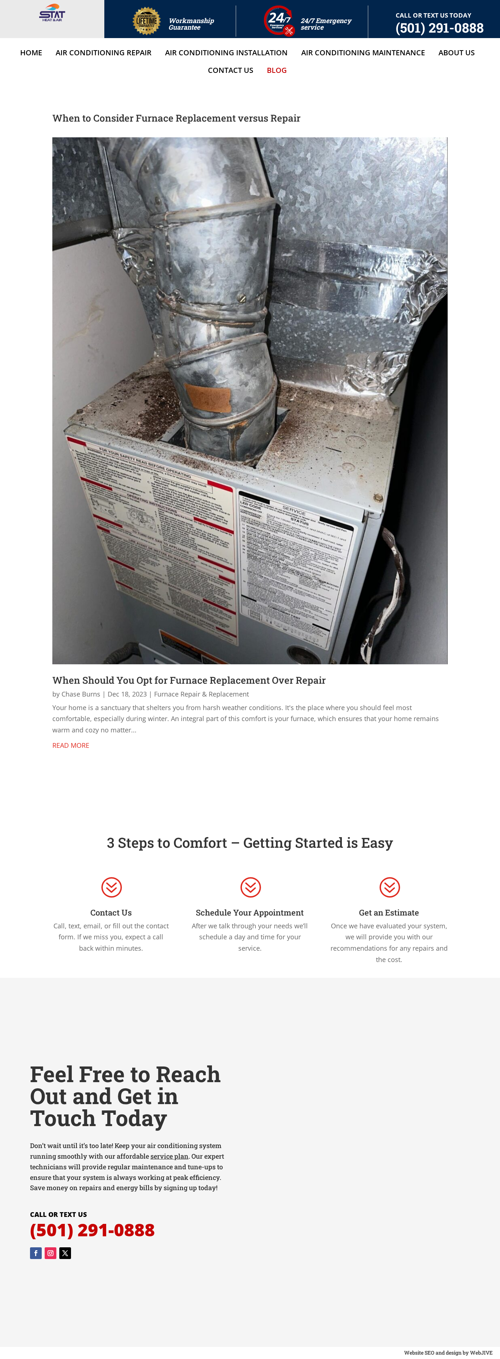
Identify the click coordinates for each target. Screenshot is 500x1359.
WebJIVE (481, 1352)
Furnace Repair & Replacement (201, 694)
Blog (277, 71)
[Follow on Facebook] (36, 1253)
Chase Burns (80, 694)
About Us (457, 53)
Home (31, 53)
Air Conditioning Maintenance (363, 53)
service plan (169, 1156)
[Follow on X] (65, 1253)
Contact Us (230, 71)
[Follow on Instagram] (50, 1253)
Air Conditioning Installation (226, 53)
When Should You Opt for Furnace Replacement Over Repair (189, 680)
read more (70, 745)
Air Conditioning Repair (104, 53)
